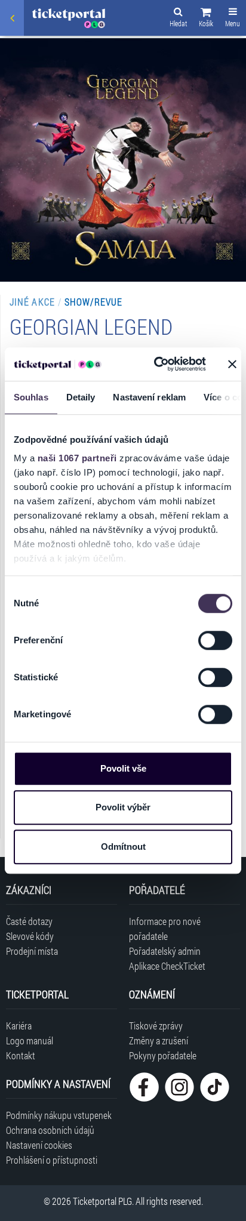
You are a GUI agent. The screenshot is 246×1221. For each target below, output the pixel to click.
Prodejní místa (32, 951)
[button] (206, 19)
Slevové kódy (30, 936)
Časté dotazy (29, 921)
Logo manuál (29, 1040)
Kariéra (19, 1025)
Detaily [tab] (81, 397)
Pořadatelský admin (165, 951)
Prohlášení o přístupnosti (51, 1160)
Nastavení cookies (39, 1145)
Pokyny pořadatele (162, 1055)
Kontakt (20, 1055)
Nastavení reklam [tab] (149, 397)
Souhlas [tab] (31, 397)
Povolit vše (123, 768)
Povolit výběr (123, 807)
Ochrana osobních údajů (50, 1130)
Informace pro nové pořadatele (165, 928)
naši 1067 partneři (77, 458)
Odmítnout (123, 846)
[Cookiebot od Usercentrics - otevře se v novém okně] (156, 364)
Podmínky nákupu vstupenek (59, 1115)
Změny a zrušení (158, 1040)
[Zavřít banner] (232, 364)
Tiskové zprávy (156, 1025)
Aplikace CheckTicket (167, 966)
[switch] (215, 640)
